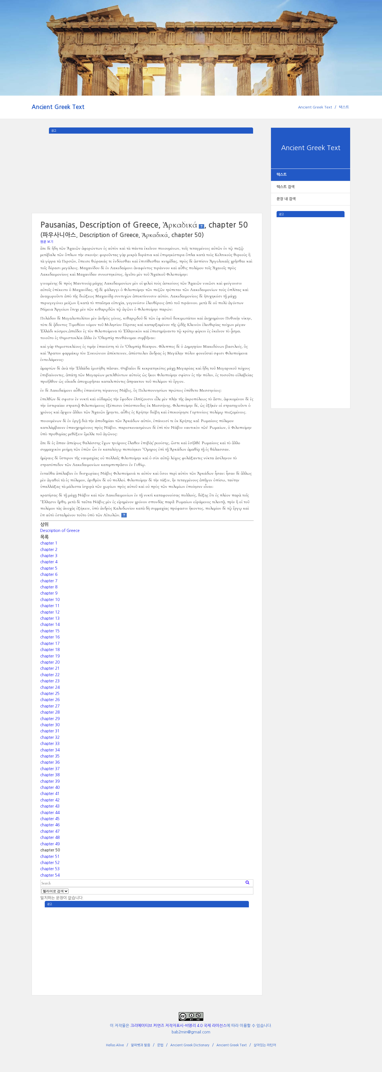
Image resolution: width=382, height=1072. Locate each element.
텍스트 (344, 107)
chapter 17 (50, 643)
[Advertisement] (311, 301)
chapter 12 (50, 612)
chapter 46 (50, 825)
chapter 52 (50, 863)
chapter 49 (50, 844)
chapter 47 (50, 831)
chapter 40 (50, 787)
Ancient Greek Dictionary (189, 1045)
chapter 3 (48, 556)
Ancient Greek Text (58, 107)
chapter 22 (50, 675)
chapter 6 (48, 574)
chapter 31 (50, 731)
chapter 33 (50, 744)
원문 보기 (46, 241)
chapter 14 (50, 624)
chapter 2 (48, 550)
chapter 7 (48, 581)
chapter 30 (50, 725)
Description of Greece (60, 531)
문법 (160, 1045)
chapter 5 (48, 568)
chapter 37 (50, 769)
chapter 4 (48, 562)
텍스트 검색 (285, 187)
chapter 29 (50, 719)
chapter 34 (50, 750)
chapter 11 (50, 606)
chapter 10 (50, 600)
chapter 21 (50, 668)
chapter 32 (50, 737)
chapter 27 (50, 706)
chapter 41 (50, 794)
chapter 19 (50, 656)
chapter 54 (50, 875)
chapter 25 (50, 693)
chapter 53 (50, 869)
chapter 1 (48, 543)
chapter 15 (50, 631)
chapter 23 (50, 681)
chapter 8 (48, 587)
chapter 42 (50, 800)
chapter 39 (50, 781)
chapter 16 (50, 637)
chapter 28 (50, 712)
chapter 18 (50, 650)
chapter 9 (48, 593)
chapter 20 (50, 662)
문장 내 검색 (286, 199)
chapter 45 (50, 819)
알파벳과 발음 (140, 1045)
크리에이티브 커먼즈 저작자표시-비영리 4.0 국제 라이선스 (178, 1026)
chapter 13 (50, 618)
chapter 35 (50, 756)
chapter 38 (50, 775)
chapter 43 (50, 806)
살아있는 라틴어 (265, 1045)
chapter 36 (50, 762)
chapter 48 (50, 837)
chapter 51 (50, 856)
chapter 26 (50, 700)
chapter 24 (50, 687)
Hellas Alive (115, 1045)
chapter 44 (50, 813)
